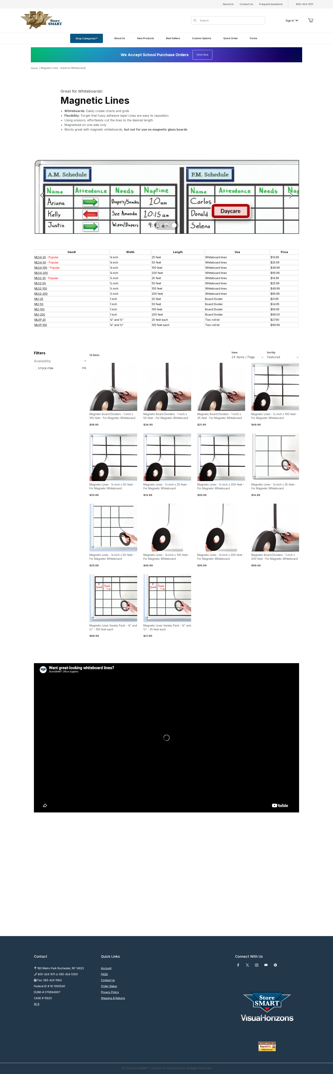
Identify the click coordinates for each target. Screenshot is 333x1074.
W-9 (36, 1004)
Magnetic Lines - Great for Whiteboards (63, 68)
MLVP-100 (40, 325)
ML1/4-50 (40, 262)
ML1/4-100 (40, 267)
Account (106, 968)
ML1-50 (38, 304)
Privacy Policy (110, 992)
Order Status (109, 986)
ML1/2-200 (41, 293)
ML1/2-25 (40, 278)
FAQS (104, 974)
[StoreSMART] (40, 20)
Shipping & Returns (113, 998)
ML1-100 (39, 309)
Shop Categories (86, 38)
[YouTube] (266, 965)
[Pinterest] (275, 965)
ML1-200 (39, 314)
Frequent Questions (271, 4)
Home (34, 68)
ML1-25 (38, 299)
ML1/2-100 (40, 288)
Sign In (290, 20)
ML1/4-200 (41, 272)
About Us (228, 4)
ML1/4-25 (40, 257)
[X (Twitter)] (247, 965)
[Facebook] (238, 965)
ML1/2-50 (40, 283)
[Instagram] (256, 965)
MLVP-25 (40, 319)
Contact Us (246, 4)
